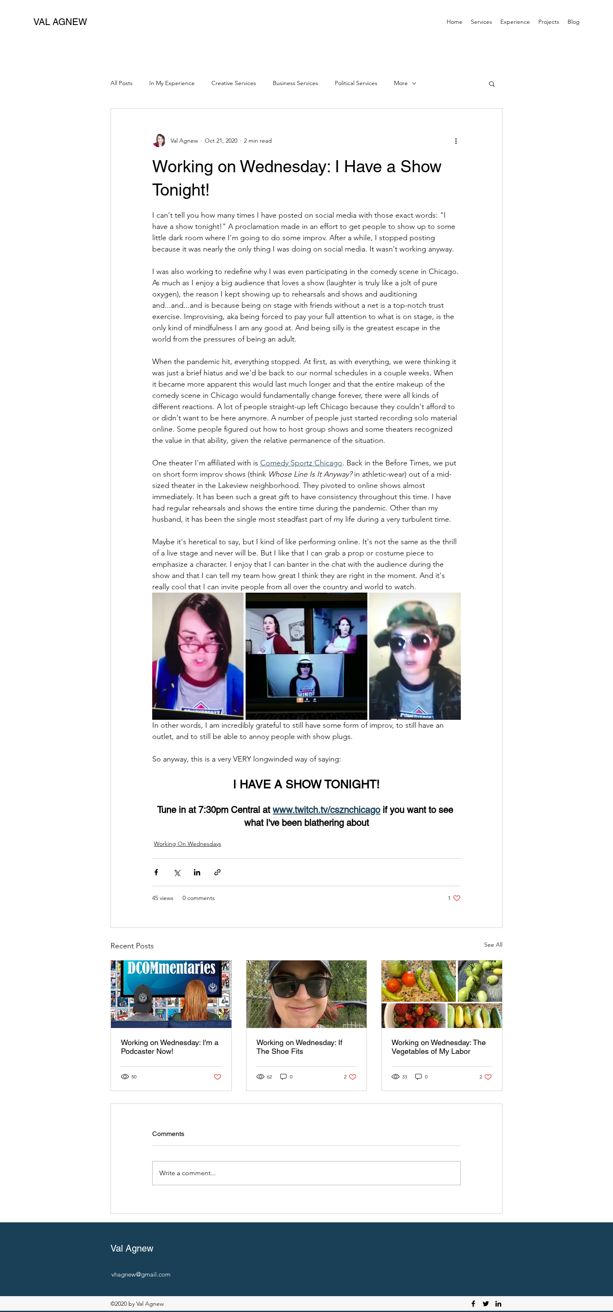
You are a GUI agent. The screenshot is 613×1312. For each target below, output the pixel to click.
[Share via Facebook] (156, 872)
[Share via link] (217, 872)
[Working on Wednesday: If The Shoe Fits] (306, 994)
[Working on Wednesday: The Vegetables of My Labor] (442, 994)
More (401, 83)
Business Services (295, 83)
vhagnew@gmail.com (141, 1274)
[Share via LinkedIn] (197, 872)
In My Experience (172, 83)
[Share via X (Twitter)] (177, 872)
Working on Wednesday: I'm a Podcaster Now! (170, 1047)
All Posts (122, 83)
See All (493, 944)
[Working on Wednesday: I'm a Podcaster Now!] (171, 994)
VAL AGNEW (60, 22)
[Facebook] (473, 1303)
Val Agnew (132, 1248)
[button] (481, 21)
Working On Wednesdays (187, 843)
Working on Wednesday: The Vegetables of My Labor (439, 1047)
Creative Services (233, 83)
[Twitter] (486, 1303)
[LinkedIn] (498, 1303)
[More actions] (456, 141)
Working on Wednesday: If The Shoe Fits (299, 1047)
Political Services (356, 83)
